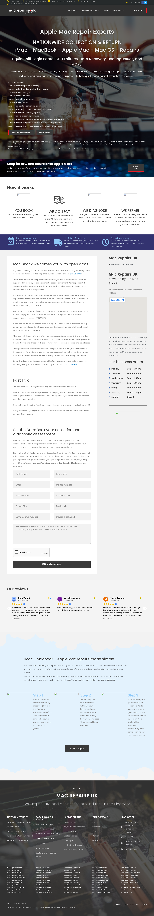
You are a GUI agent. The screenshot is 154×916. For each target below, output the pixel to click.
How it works (118, 10)
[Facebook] (142, 2)
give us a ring (75, 274)
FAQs (106, 10)
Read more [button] (61, 619)
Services (71, 10)
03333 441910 (71, 364)
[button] (145, 608)
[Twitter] (145, 2)
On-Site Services (89, 10)
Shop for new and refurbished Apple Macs (39, 164)
